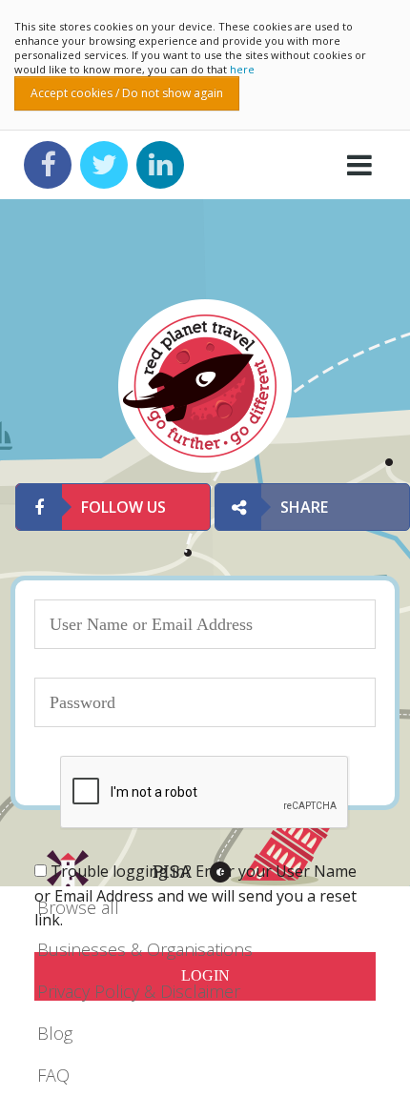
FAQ (53, 1075)
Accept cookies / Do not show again (127, 93)
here (242, 69)
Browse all (78, 907)
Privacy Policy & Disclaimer (138, 991)
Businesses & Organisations (145, 949)
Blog (54, 1033)
